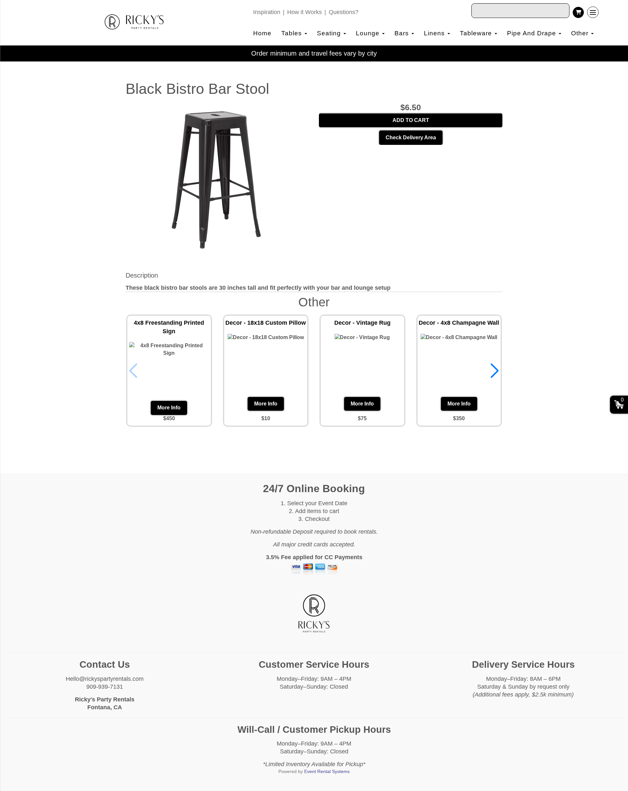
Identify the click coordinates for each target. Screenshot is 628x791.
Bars (402, 33)
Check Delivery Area (411, 137)
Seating (330, 33)
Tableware (477, 33)
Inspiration (266, 12)
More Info (169, 407)
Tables (292, 33)
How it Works (304, 12)
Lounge (368, 33)
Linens (435, 33)
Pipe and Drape (532, 33)
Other (580, 33)
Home (262, 33)
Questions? (343, 12)
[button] (494, 371)
